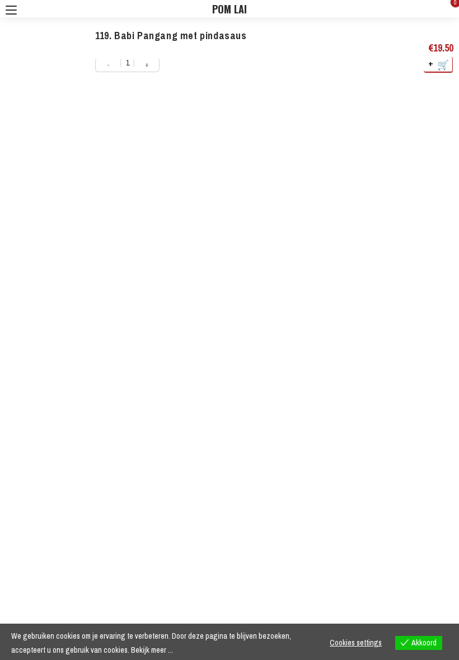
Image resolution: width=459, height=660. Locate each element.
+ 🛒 (439, 64)
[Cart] (447, 8)
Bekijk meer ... (152, 650)
